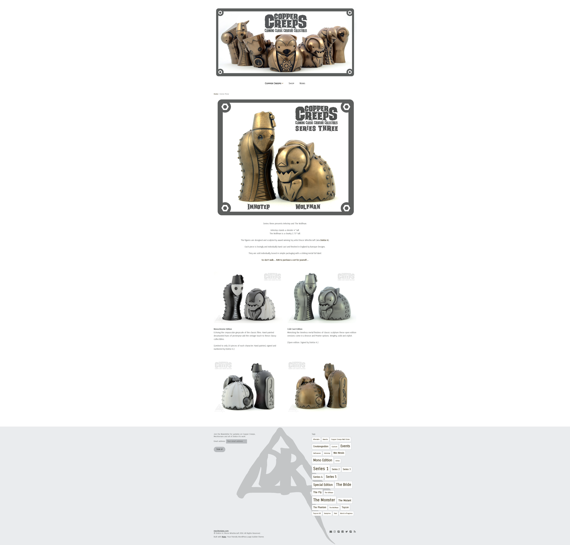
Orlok (337, 461)
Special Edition (323, 485)
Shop (291, 83)
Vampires (327, 513)
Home (216, 94)
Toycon (345, 507)
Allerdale (316, 439)
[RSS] (354, 532)
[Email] (330, 532)
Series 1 (321, 468)
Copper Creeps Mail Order (340, 439)
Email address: (220, 441)
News (302, 83)
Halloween (317, 453)
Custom (334, 447)
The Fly (317, 492)
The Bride (343, 484)
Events (345, 446)
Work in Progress (346, 513)
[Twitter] (346, 532)
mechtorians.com (221, 531)
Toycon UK (317, 513)
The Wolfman (333, 508)
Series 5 (331, 477)
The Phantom (319, 507)
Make (224, 537)
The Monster (324, 500)
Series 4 (318, 477)
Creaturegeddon (320, 446)
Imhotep (327, 453)
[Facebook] (342, 532)
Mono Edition (322, 460)
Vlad (335, 513)
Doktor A (324, 240)
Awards (325, 439)
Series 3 (347, 469)
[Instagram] (334, 532)
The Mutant (344, 500)
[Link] (338, 532)
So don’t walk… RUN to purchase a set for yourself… (285, 260)
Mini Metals (338, 453)
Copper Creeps (273, 83)
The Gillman (329, 493)
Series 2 (336, 469)
